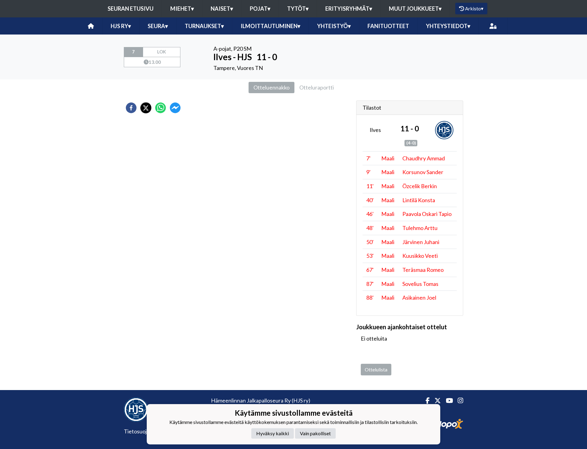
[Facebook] (425, 400)
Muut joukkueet (415, 8)
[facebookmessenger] (175, 107)
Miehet (182, 8)
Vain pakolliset (315, 433)
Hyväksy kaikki (272, 433)
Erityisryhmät (348, 8)
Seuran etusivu (130, 8)
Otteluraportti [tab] (316, 87)
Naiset (222, 8)
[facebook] (131, 107)
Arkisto (474, 8)
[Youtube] (447, 400)
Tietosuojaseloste (145, 431)
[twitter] (145, 107)
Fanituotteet (388, 26)
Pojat (260, 8)
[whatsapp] (160, 107)
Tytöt (297, 8)
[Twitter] (435, 400)
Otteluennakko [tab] (271, 87)
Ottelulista (376, 369)
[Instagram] (458, 400)
